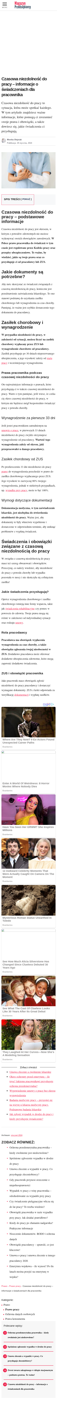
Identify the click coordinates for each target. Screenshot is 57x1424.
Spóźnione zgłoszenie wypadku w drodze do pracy (30, 1346)
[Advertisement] (28, 40)
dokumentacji (21, 694)
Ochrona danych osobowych (20, 1314)
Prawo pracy (15, 1286)
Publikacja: (19, 143)
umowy (19, 622)
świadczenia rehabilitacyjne (20, 608)
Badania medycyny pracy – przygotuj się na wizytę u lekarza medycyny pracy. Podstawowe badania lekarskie (31, 1104)
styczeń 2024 (16, 1135)
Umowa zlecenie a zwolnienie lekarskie (30, 1072)
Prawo (4, 1286)
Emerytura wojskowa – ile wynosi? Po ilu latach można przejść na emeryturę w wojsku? (31, 1271)
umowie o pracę (9, 430)
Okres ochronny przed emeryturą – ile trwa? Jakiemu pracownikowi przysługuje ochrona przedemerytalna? (31, 1081)
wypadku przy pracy (16, 490)
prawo (4, 471)
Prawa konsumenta (15, 1319)
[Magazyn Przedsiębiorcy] (23, 5)
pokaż (26, 199)
